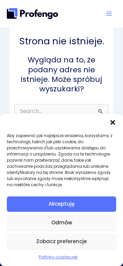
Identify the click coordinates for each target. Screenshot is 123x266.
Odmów (61, 222)
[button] (112, 122)
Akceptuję (61, 203)
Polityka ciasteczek (58, 257)
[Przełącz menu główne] (109, 13)
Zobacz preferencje (61, 241)
